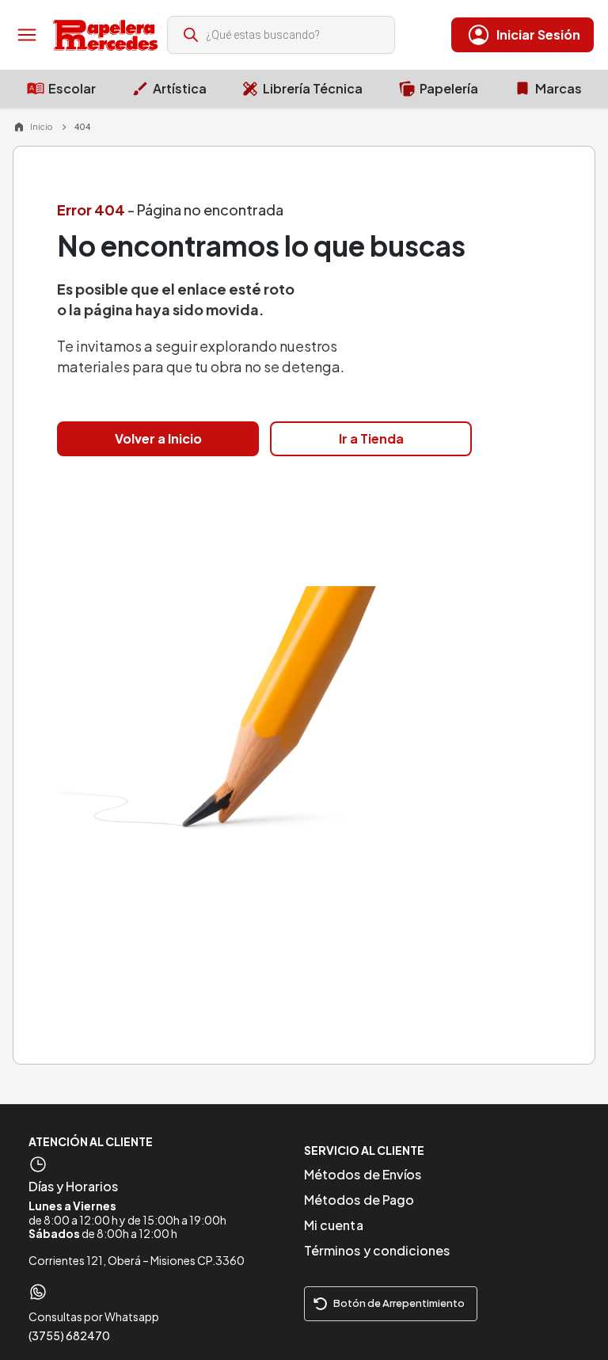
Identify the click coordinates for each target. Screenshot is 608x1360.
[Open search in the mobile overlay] (281, 35)
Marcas (558, 88)
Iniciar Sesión (538, 34)
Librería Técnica (313, 88)
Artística (180, 88)
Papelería (449, 88)
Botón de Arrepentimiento (399, 1303)
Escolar (72, 88)
